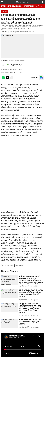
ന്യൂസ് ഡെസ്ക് (17, 65)
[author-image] (8, 65)
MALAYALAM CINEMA (7, 266)
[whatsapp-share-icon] (3, 79)
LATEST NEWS (6, 6)
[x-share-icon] (7, 79)
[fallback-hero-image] (9, 280)
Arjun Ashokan (19, 266)
